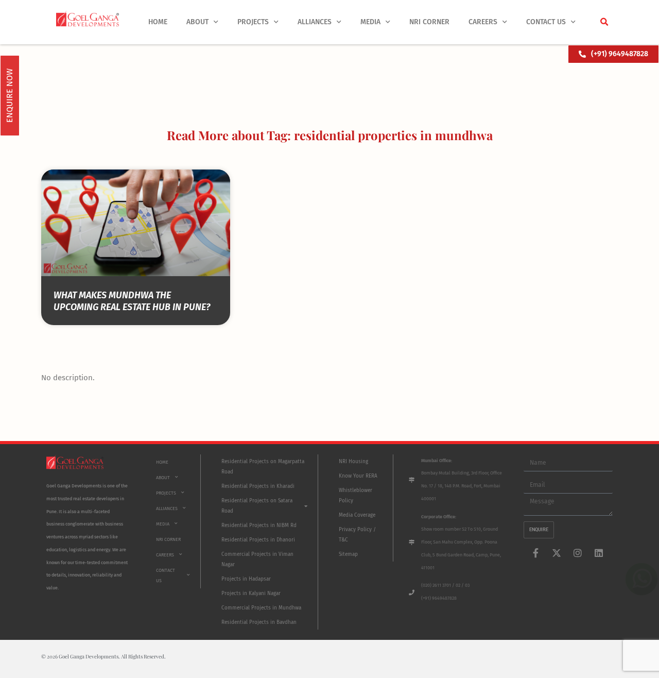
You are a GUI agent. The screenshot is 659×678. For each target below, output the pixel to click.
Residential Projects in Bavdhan (259, 622)
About (197, 22)
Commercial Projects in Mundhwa (261, 608)
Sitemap (348, 554)
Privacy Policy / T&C (357, 535)
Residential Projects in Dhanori (258, 540)
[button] (604, 22)
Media (370, 22)
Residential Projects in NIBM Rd (259, 525)
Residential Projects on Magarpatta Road (262, 467)
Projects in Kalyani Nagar (251, 593)
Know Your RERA (358, 476)
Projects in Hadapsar (246, 579)
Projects (253, 22)
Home (157, 22)
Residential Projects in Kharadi (257, 486)
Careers (483, 22)
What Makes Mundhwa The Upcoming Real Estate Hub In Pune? (132, 301)
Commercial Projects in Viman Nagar (257, 559)
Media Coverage (357, 515)
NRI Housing (353, 462)
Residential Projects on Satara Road (256, 506)
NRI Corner (429, 22)
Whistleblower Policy (355, 495)
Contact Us (546, 22)
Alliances (315, 22)
